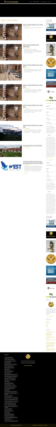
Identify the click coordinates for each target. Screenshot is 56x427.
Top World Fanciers (7, 419)
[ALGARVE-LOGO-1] (51, 270)
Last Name (47, 118)
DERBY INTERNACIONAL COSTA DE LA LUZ (11, 374)
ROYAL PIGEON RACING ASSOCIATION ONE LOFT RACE (11, 407)
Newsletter (47, 322)
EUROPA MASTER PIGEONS (9, 383)
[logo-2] (51, 288)
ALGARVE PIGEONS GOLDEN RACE (9, 359)
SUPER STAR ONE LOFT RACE (9, 410)
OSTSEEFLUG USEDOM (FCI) (9, 401)
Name (47, 114)
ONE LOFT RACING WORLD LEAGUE (11, 399)
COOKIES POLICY (35, 425)
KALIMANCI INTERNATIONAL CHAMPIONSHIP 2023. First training (50, 346)
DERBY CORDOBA (7, 369)
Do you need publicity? (49, 316)
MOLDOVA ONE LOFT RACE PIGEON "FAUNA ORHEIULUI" (11, 394)
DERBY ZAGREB (7, 381)
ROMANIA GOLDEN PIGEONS (12, 404)
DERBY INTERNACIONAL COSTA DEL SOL (11, 376)
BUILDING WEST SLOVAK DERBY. (32, 145)
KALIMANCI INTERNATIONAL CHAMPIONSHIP (11, 391)
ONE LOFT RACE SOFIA (8, 397)
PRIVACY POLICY (40, 425)
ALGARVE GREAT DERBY (9, 357)
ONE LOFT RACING (15, 397)
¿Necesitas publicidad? (49, 103)
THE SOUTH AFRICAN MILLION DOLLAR (11, 417)
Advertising (45, 425)
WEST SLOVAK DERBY (26, 26)
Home (47, 325)
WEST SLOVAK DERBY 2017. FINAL (33, 24)
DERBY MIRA (6, 379)
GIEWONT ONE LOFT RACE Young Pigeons (10, 386)
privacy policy (48, 127)
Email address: (48, 122)
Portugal (6, 404)
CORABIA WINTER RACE (8, 362)
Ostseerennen (16, 401)
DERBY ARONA (14, 364)
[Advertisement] (28, 9)
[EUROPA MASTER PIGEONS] (51, 280)
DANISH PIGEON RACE (8, 364)
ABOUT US (47, 321)
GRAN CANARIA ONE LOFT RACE (9, 388)
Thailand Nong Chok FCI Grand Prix (9, 415)
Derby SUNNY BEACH (12, 379)
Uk (11, 419)
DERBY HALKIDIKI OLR (8, 372)
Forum (47, 326)
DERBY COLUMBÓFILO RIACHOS (9, 367)
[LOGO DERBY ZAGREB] (51, 62)
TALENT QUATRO (7, 412)
